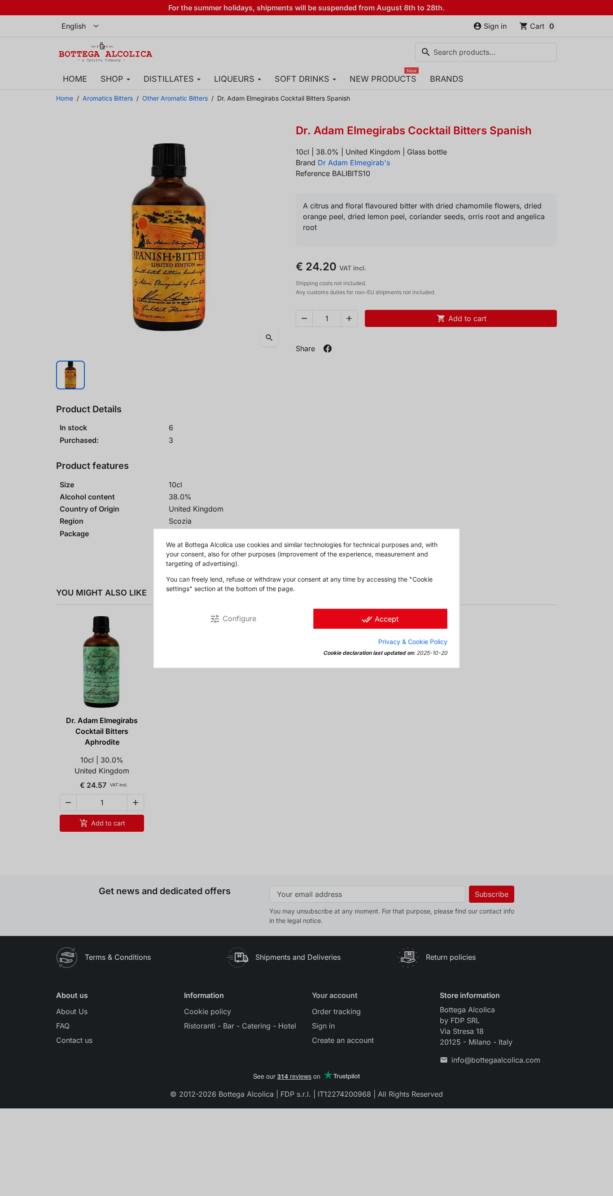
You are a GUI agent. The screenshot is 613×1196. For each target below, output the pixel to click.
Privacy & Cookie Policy (412, 641)
